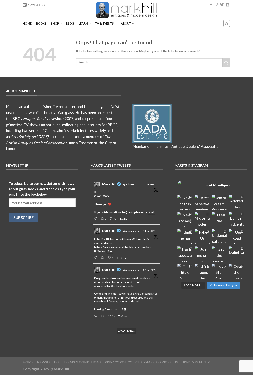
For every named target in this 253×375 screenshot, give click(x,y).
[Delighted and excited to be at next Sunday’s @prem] (236, 254)
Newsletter (48, 362)
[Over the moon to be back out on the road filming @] (236, 271)
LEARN (83, 23)
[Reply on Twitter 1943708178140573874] (96, 257)
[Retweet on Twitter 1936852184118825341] (103, 316)
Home (27, 23)
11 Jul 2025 (149, 230)
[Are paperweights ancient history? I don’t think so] (202, 202)
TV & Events (104, 23)
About (126, 23)
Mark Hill (108, 184)
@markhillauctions (105, 297)
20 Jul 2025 (149, 184)
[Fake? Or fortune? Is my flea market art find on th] (202, 237)
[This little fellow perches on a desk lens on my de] (185, 271)
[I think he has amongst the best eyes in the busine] (185, 237)
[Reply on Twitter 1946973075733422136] (96, 218)
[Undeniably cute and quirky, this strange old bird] (219, 237)
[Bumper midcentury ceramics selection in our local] (236, 219)
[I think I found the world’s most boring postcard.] (202, 271)
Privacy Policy (118, 362)
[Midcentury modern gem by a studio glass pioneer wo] (202, 219)
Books (41, 23)
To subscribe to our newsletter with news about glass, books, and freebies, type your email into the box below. (42, 188)
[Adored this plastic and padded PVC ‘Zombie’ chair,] (236, 202)
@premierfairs (102, 282)
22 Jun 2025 (149, 269)
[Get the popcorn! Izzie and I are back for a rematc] (219, 254)
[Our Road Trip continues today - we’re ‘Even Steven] (236, 237)
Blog (70, 23)
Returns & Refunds (193, 362)
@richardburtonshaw (124, 285)
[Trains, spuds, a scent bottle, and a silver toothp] (185, 254)
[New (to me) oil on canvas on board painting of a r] (185, 219)
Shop (55, 23)
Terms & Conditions (82, 362)
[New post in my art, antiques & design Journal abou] (185, 202)
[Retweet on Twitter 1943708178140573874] (103, 257)
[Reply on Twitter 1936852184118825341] (96, 316)
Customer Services (153, 362)
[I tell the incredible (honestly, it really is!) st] (219, 219)
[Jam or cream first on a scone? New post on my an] (219, 202)
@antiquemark (131, 184)
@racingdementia (136, 212)
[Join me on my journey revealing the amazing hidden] (202, 254)
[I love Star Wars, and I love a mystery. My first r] (219, 271)
